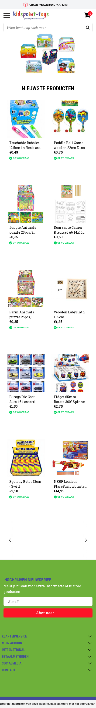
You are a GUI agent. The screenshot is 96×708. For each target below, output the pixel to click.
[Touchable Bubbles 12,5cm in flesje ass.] (26, 119)
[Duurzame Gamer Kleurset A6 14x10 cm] (70, 204)
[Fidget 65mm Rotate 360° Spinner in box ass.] (70, 373)
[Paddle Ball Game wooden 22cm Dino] (70, 119)
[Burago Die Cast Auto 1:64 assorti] (26, 373)
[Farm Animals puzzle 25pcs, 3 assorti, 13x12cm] (26, 288)
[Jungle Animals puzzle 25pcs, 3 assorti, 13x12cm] (26, 204)
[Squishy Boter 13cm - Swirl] (26, 458)
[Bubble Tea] (31, 540)
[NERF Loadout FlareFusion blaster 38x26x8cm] (70, 458)
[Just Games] (65, 540)
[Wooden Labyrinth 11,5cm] (70, 288)
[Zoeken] (87, 27)
